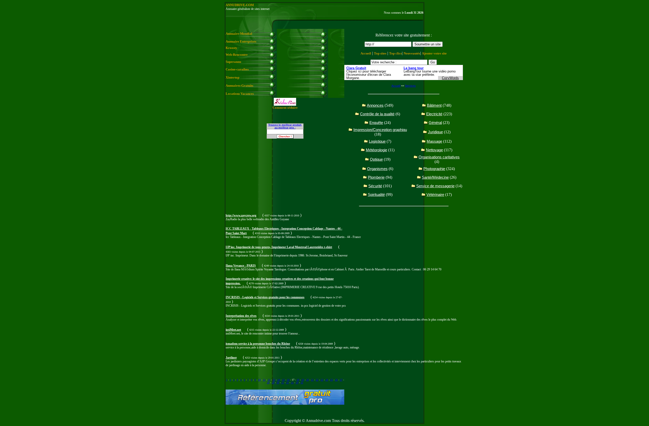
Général (435, 122)
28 (268, 382)
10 (259, 379)
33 (292, 382)
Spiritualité (376, 194)
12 (269, 379)
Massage (434, 141)
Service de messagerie (435, 186)
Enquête (376, 122)
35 (302, 382)
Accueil (365, 53)
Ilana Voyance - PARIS (241, 265)
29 (273, 382)
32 (287, 382)
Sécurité (375, 186)
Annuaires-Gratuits (239, 85)
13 (274, 379)
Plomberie (376, 177)
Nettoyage (434, 150)
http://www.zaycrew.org (241, 215)
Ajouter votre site (434, 53)
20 (307, 379)
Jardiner (231, 357)
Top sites (380, 53)
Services (410, 85)
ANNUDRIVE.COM (240, 5)
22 (317, 379)
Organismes (377, 168)
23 (322, 379)
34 (297, 382)
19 (302, 379)
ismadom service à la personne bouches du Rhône (258, 343)
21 (312, 379)
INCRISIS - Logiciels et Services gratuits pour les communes (265, 297)
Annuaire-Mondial (239, 33)
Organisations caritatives (439, 157)
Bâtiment (434, 105)
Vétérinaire (435, 194)
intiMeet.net (233, 329)
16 (288, 379)
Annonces (375, 105)
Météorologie (376, 150)
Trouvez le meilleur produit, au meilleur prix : (285, 126)
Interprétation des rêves (241, 316)
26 (336, 379)
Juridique (435, 132)
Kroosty (231, 48)
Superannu (233, 62)
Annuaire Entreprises (241, 41)
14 (278, 379)
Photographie (434, 168)
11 (264, 379)
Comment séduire (285, 107)
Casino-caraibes (237, 69)
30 (278, 382)
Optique (376, 159)
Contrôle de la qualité (377, 114)
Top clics (395, 53)
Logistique (377, 141)
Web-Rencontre (237, 55)
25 (331, 379)
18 (298, 379)
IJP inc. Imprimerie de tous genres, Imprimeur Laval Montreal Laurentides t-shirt (279, 247)
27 (341, 379)
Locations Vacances (240, 94)
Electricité (434, 114)
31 (282, 382)
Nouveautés (412, 53)
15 (283, 379)
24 (327, 379)
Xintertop (232, 77)
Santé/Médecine (435, 177)
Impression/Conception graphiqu (380, 129)
